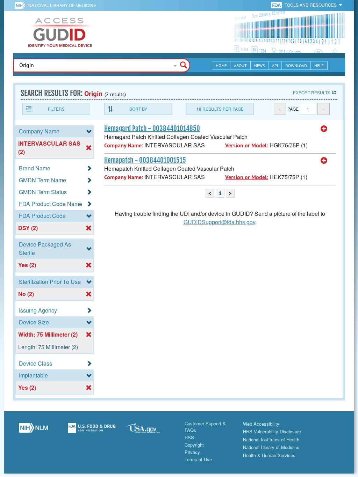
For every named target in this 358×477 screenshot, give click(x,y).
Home (221, 65)
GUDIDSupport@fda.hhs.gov (219, 222)
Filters (56, 109)
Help (319, 65)
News (259, 65)
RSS (189, 437)
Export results (311, 92)
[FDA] (277, 5)
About (240, 65)
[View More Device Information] (324, 128)
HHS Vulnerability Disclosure (272, 431)
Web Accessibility (261, 423)
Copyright (194, 444)
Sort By (138, 109)
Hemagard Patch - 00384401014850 (152, 128)
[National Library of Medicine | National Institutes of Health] (33, 430)
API (275, 65)
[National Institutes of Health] (21, 5)
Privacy (192, 452)
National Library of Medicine (62, 5)
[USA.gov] (150, 430)
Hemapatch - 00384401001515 (145, 160)
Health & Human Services (269, 455)
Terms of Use (198, 459)
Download (296, 65)
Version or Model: (246, 145)
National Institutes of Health (271, 439)
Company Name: (123, 145)
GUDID (60, 32)
